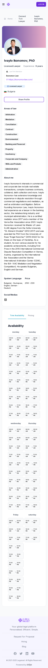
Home (10, 19)
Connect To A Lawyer (22, 18)
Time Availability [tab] (17, 315)
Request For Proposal (24, 636)
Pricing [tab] (31, 315)
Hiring (24, 641)
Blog (24, 646)
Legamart (21, 660)
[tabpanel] (24, 461)
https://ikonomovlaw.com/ (20, 79)
